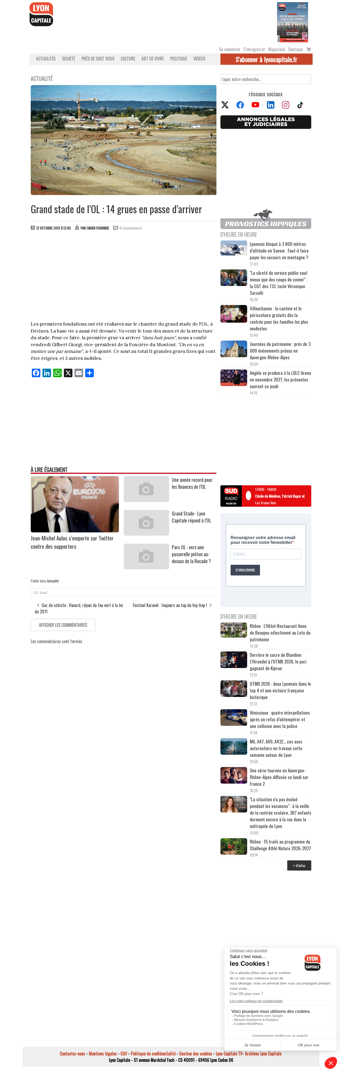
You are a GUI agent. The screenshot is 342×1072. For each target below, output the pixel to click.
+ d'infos (299, 865)
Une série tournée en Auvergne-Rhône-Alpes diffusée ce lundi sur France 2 (279, 777)
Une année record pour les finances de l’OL (192, 483)
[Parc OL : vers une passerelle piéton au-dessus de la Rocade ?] (146, 567)
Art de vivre (153, 58)
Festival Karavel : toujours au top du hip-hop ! (170, 605)
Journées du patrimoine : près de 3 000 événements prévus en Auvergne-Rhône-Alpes (280, 351)
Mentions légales (103, 1053)
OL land (40, 592)
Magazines (276, 49)
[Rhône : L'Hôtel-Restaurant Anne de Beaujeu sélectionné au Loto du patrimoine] (233, 631)
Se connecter (229, 49)
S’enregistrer (254, 49)
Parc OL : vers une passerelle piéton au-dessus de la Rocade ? (191, 554)
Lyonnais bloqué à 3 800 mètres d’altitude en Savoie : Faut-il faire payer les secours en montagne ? (279, 251)
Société (68, 58)
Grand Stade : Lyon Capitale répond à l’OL (191, 517)
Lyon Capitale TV (229, 1053)
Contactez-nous (72, 1053)
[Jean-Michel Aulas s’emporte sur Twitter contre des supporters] (75, 530)
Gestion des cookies (195, 1053)
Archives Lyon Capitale (263, 1053)
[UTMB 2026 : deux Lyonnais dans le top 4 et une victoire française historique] (233, 689)
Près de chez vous (97, 58)
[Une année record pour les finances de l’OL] (146, 500)
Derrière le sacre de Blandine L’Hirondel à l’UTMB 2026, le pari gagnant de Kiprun (278, 661)
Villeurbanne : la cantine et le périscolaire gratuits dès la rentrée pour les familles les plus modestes (279, 318)
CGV (124, 1053)
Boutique (295, 49)
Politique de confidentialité (153, 1053)
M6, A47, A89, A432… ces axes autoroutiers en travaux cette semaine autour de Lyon (276, 748)
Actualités (46, 58)
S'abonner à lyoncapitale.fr (266, 59)
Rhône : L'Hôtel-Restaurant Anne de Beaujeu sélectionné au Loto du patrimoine (280, 633)
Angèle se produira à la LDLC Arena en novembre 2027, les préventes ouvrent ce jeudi (280, 379)
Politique (178, 58)
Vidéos (199, 58)
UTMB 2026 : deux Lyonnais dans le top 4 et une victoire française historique (280, 690)
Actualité (53, 580)
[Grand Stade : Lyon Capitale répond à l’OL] (146, 534)
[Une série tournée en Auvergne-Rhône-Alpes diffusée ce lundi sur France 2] (233, 776)
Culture (128, 58)
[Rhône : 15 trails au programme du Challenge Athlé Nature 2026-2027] (233, 847)
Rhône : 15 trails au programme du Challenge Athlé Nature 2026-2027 (280, 845)
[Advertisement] (124, 274)
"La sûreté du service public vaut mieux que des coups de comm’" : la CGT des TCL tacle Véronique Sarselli (279, 282)
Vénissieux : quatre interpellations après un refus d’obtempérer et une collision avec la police (280, 719)
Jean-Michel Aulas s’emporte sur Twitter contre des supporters (72, 542)
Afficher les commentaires (63, 625)
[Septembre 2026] (293, 21)
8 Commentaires (131, 228)
